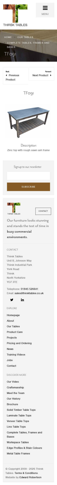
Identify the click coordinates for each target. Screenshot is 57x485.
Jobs (10, 360)
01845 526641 (29, 289)
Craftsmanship (15, 387)
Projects (12, 337)
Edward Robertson (30, 477)
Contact (43, 211)
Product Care (15, 332)
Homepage (13, 315)
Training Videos (16, 354)
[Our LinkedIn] (22, 300)
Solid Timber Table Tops (21, 410)
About (10, 320)
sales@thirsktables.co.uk (29, 293)
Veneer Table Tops (18, 421)
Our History (13, 398)
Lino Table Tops (16, 426)
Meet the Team (15, 393)
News (10, 349)
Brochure (12, 404)
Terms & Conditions (26, 473)
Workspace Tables (18, 442)
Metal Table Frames (18, 453)
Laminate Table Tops (19, 415)
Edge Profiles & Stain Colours (24, 448)
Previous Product (12, 75)
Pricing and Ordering (19, 343)
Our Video (13, 381)
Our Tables (13, 326)
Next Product (42, 73)
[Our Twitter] (11, 300)
